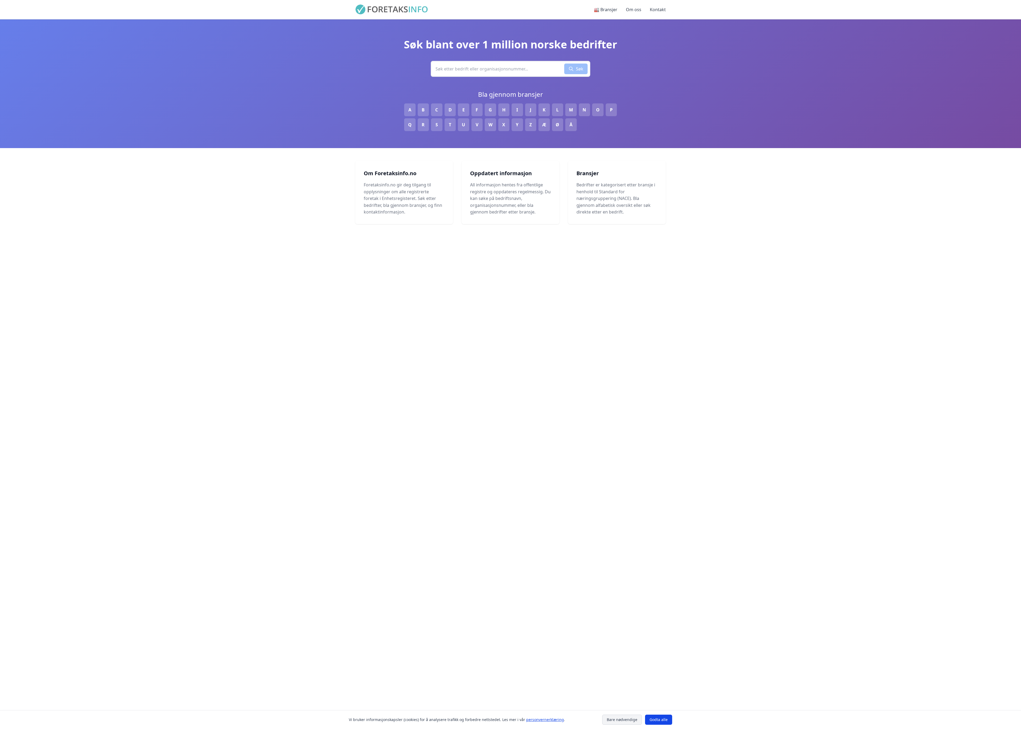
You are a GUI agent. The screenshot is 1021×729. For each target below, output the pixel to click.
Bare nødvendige (622, 719)
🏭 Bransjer (605, 9)
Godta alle (659, 719)
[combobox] (497, 69)
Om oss (633, 9)
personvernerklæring (545, 719)
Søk (579, 69)
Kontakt (658, 9)
